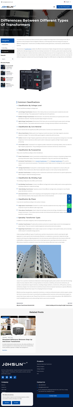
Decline (7, 402)
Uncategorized (9, 16)
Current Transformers (41, 161)
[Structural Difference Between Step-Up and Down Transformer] (18, 330)
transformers (28, 49)
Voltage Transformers (56, 161)
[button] (54, 7)
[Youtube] (10, 377)
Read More (4, 350)
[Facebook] (2, 377)
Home (3, 16)
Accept (16, 402)
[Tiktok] (14, 377)
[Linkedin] (6, 377)
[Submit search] (12, 59)
